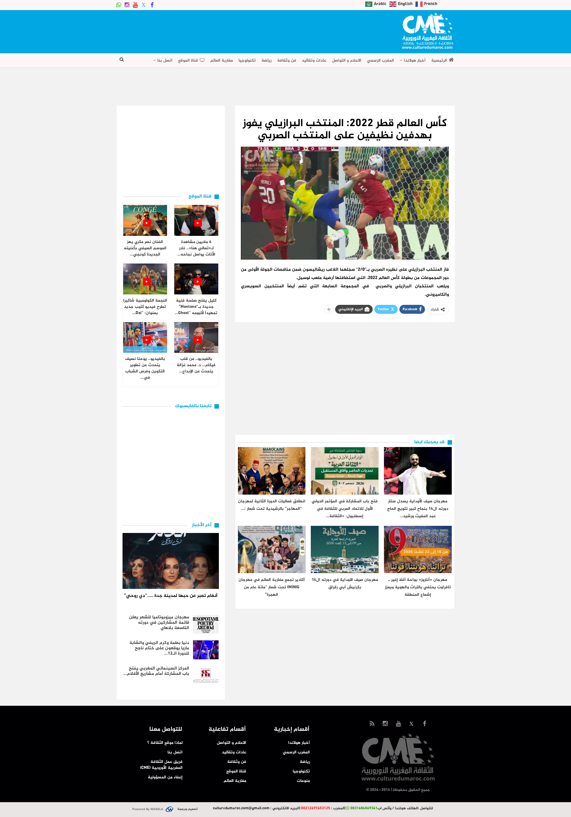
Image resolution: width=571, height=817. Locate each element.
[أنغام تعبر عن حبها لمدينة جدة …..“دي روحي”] (171, 561)
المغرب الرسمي (380, 60)
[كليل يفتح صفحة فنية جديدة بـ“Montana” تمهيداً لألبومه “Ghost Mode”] (196, 279)
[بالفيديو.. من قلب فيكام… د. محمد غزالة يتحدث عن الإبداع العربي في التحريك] (196, 337)
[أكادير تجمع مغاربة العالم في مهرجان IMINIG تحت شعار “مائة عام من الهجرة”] (272, 549)
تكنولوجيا (247, 60)
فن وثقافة (286, 60)
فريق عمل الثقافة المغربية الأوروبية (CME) (161, 764)
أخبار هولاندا (415, 60)
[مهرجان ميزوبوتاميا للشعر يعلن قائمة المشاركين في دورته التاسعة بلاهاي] (206, 624)
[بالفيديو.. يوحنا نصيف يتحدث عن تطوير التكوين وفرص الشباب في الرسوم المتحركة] (145, 337)
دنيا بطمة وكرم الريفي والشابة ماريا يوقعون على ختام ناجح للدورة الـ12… (159, 648)
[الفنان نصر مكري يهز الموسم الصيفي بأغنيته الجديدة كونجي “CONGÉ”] (145, 220)
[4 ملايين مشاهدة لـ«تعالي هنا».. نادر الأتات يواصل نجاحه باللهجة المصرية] (196, 220)
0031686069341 (363, 808)
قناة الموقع (188, 60)
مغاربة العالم (221, 60)
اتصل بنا (164, 60)
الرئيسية (439, 60)
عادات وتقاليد (314, 60)
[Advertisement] (225, 29)
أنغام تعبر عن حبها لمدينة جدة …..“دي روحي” (170, 596)
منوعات (303, 780)
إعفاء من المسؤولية (165, 777)
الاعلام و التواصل (346, 60)
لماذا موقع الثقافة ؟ (165, 742)
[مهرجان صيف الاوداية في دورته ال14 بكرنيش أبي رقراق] (345, 549)
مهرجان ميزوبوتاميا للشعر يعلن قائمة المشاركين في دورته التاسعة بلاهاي (159, 623)
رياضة (266, 60)
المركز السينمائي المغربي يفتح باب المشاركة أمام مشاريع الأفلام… (156, 671)
